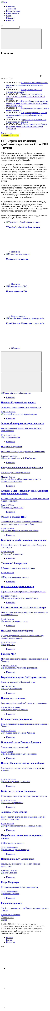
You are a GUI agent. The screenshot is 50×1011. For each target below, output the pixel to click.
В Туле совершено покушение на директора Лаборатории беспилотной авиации (26, 115)
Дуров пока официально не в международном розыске (26, 120)
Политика (10, 6)
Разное (9, 940)
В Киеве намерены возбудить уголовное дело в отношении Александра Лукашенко (26, 126)
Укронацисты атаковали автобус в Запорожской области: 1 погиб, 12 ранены (25, 96)
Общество (10, 18)
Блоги (8, 16)
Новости (10, 20)
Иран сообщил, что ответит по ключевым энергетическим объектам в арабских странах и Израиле (27, 103)
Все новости (6, 133)
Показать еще (7, 917)
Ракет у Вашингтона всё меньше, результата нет (24, 90)
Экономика (11, 9)
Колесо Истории (13, 11)
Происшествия (12, 13)
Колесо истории (18, 316)
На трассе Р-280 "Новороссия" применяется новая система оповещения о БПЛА (27, 85)
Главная (9, 937)
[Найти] (21, 39)
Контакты (10, 942)
